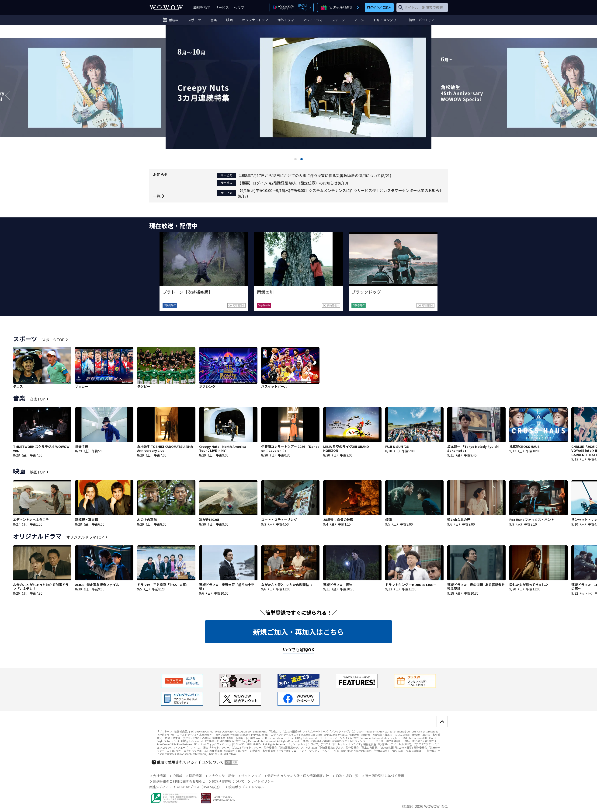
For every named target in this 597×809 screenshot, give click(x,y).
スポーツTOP (53, 339)
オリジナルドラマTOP (85, 537)
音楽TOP (37, 399)
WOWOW (166, 7)
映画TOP (37, 472)
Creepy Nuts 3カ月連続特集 (298, 95)
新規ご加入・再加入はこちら (298, 632)
